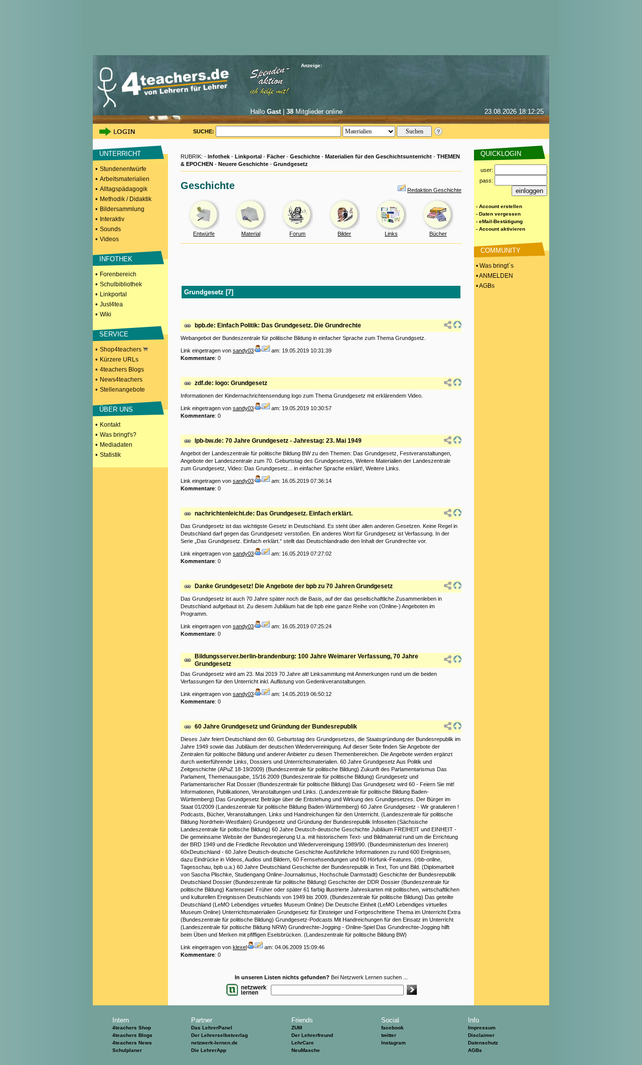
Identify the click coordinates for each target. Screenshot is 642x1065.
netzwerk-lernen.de (214, 1042)
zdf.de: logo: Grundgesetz (231, 383)
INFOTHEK (115, 259)
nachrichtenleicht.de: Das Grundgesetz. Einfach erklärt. (274, 513)
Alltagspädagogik (123, 189)
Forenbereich (118, 274)
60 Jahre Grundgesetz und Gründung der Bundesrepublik (276, 726)
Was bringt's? (118, 434)
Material (250, 234)
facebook (392, 1027)
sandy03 (243, 350)
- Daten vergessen (498, 214)
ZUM (296, 1027)
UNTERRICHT (120, 153)
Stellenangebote (122, 389)
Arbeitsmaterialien (124, 179)
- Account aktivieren (500, 229)
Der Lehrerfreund (312, 1035)
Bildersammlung (122, 209)
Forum (297, 234)
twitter (388, 1035)
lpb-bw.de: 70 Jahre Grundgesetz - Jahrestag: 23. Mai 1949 (278, 440)
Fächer (276, 156)
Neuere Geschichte (243, 164)
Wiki (105, 314)
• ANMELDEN (493, 275)
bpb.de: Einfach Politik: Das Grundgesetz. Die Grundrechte (278, 325)
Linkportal (113, 294)
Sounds (110, 229)
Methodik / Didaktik (125, 199)
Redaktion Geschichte (434, 190)
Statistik (110, 454)
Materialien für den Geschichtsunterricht (378, 156)
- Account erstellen (499, 206)
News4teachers (121, 379)
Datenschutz (483, 1042)
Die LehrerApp (208, 1050)
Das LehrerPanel (211, 1027)
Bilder (344, 234)
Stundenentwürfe (123, 168)
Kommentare (198, 358)
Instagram (393, 1042)
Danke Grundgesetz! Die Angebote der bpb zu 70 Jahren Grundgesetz (294, 586)
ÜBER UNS (116, 409)
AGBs (475, 1050)
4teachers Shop (131, 1027)
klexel (240, 947)
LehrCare (302, 1042)
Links (391, 234)
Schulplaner (127, 1050)
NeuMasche (305, 1050)
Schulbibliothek (121, 284)
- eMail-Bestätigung (499, 221)
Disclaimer (481, 1035)
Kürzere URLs (119, 359)
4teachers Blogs (122, 369)
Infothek (219, 156)
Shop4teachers (121, 349)
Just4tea (111, 304)
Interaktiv (112, 219)
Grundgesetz (290, 164)
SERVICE (113, 334)
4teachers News (132, 1042)
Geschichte (305, 156)
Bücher (438, 234)
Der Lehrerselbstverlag (219, 1035)
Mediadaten (116, 444)
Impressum (482, 1027)
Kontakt (110, 424)
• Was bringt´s (494, 265)
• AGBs (484, 285)
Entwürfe (204, 234)
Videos (109, 239)
